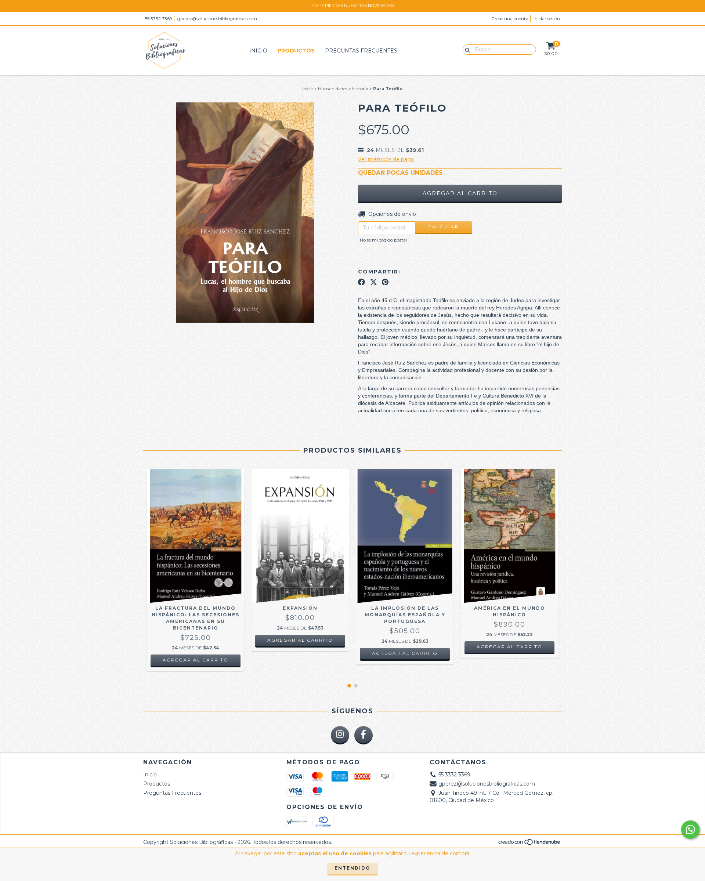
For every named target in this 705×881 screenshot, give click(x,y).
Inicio (258, 50)
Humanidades (332, 88)
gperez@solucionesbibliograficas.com (217, 18)
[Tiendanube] (530, 843)
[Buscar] (466, 49)
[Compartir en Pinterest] (385, 282)
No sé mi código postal (383, 240)
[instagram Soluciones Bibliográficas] (340, 735)
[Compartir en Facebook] (361, 282)
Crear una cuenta (509, 18)
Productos (296, 50)
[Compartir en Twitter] (373, 282)
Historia (360, 88)
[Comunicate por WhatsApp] (690, 829)
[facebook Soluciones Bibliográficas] (363, 735)
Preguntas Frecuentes (361, 50)
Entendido (352, 868)
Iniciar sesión (547, 18)
